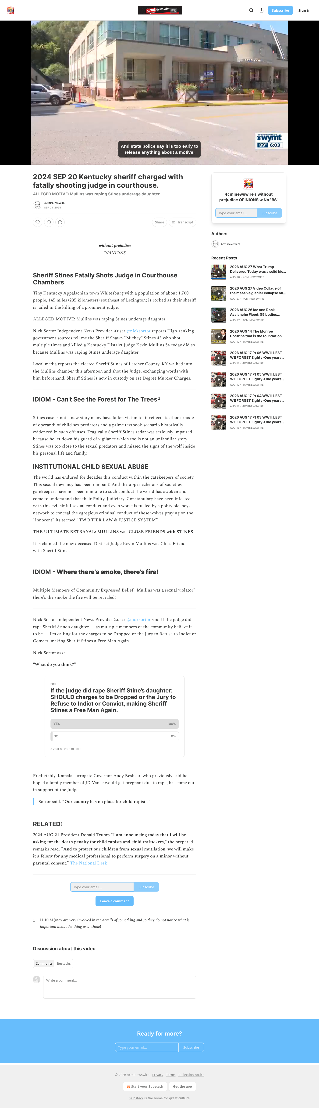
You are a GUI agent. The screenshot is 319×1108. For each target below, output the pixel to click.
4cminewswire (54, 202)
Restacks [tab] (64, 963)
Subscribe (280, 10)
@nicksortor (139, 331)
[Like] (37, 222)
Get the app (182, 1086)
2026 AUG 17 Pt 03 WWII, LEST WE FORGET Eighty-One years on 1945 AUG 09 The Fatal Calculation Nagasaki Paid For (256, 419)
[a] (219, 272)
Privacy (157, 1074)
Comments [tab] (44, 963)
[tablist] (53, 963)
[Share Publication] (261, 10)
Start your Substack (147, 1086)
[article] (248, 272)
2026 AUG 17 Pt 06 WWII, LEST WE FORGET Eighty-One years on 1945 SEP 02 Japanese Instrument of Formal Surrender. (257, 355)
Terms (171, 1074)
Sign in (304, 10)
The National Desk (88, 863)
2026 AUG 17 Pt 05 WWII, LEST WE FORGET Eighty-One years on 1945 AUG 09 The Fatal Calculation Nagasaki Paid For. (256, 376)
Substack (136, 1098)
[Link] (26, 279)
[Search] (251, 10)
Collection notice (191, 1074)
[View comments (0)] (298, 92)
